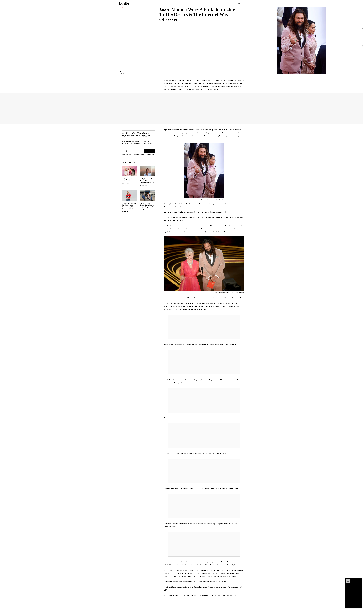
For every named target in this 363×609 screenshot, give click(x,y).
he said (182, 220)
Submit (150, 151)
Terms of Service (150, 154)
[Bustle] (124, 3)
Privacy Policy (127, 155)
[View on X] (204, 327)
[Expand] (347, 579)
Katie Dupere (124, 71)
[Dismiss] (359, 579)
